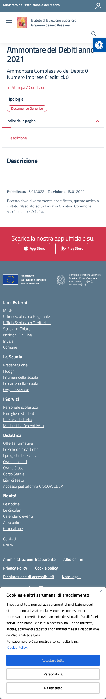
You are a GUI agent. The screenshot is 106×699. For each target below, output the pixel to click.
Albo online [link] (12, 522)
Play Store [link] (75, 248)
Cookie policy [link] (46, 568)
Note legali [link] (71, 577)
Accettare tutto (53, 660)
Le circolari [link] (12, 510)
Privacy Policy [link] (15, 568)
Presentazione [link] (15, 365)
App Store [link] (37, 248)
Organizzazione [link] (16, 389)
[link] (99, 45)
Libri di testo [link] (13, 480)
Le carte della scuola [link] (20, 383)
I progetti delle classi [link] (20, 455)
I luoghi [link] (9, 371)
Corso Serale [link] (13, 474)
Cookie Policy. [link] (17, 647)
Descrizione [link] (17, 138)
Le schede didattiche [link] (20, 449)
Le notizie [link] (11, 504)
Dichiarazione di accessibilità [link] (28, 577)
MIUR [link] (8, 310)
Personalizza (53, 674)
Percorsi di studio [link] (17, 419)
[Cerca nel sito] (94, 34)
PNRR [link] (8, 545)
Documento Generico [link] (27, 108)
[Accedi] (98, 6)
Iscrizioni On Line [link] (17, 335)
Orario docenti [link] (15, 461)
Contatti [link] (10, 539)
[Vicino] (101, 591)
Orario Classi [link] (13, 468)
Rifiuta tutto (53, 688)
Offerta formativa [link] (18, 443)
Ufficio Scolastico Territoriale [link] (27, 322)
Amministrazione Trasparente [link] (29, 559)
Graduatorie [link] (13, 528)
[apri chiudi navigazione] (9, 23)
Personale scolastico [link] (20, 407)
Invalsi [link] (8, 341)
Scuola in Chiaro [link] (16, 329)
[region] (53, 643)
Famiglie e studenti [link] (19, 413)
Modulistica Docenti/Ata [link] (23, 426)
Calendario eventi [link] (18, 516)
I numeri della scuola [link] (20, 377)
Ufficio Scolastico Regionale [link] (26, 316)
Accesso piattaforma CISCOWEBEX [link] (33, 486)
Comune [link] (10, 347)
